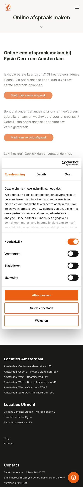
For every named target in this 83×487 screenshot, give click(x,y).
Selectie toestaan (41, 307)
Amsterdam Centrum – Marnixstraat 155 (28, 366)
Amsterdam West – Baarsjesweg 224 (26, 376)
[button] (77, 7)
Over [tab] (68, 174)
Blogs (7, 438)
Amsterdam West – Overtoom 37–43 (25, 387)
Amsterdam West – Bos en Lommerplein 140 (30, 382)
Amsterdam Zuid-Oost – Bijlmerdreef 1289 (29, 392)
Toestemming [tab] (15, 174)
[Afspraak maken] (73, 477)
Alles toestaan (41, 295)
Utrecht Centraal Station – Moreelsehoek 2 (29, 411)
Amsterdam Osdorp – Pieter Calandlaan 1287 (31, 371)
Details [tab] (41, 174)
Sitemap (9, 443)
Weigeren (41, 320)
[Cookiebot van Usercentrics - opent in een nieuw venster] (62, 163)
